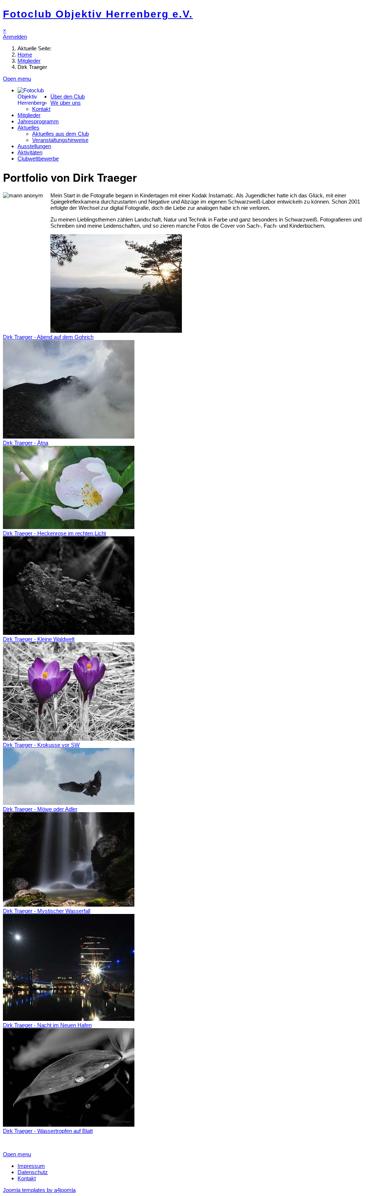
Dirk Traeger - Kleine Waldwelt (39, 639)
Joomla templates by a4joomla (39, 1190)
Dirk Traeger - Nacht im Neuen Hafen (47, 1025)
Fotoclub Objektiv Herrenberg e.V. (98, 14)
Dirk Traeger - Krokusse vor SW (41, 745)
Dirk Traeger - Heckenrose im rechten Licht (54, 533)
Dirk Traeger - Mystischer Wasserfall (46, 911)
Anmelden (15, 37)
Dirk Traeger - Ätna (25, 443)
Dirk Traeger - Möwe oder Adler (40, 809)
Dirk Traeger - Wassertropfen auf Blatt (48, 1131)
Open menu (17, 79)
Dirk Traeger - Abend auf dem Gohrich (48, 337)
